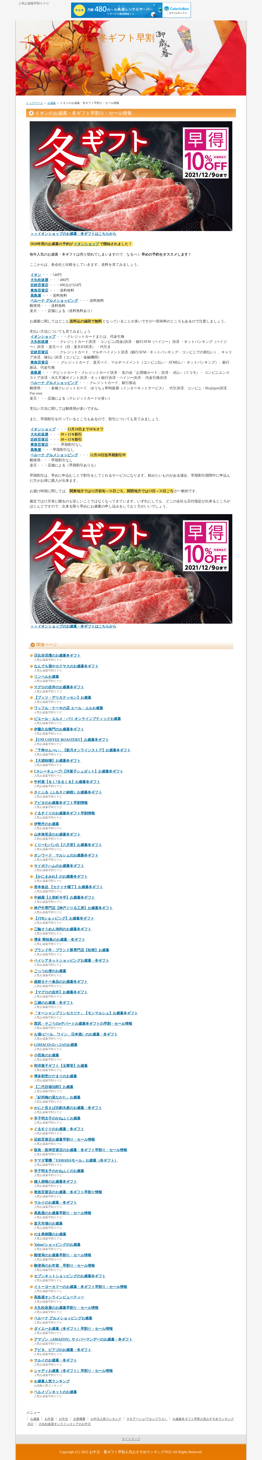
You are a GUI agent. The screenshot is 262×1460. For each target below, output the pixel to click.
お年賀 (49, 1419)
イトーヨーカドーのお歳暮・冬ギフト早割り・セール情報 (80, 1287)
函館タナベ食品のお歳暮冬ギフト (61, 982)
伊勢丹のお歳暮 (46, 824)
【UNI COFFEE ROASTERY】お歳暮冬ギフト (71, 740)
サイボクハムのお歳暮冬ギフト (59, 866)
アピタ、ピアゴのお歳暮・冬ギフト (62, 1350)
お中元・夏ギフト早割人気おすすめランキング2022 (130, 1452)
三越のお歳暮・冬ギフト (53, 1003)
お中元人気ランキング (106, 1419)
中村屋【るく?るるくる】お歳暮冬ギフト (67, 782)
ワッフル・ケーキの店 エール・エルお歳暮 (68, 708)
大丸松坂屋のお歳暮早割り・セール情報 (66, 1308)
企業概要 (79, 1419)
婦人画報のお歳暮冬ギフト (55, 1182)
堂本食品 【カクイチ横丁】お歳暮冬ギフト (68, 887)
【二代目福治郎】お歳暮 (53, 1087)
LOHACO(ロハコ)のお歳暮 (56, 1045)
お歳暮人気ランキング (52, 1381)
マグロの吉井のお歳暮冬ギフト (59, 687)
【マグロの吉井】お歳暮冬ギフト (61, 992)
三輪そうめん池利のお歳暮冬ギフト (62, 929)
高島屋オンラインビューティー (59, 1297)
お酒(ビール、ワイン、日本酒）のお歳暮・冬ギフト (76, 1034)
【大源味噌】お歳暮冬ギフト (57, 761)
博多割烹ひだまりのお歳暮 (55, 1076)
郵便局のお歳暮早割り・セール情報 (62, 1255)
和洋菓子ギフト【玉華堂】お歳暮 (61, 1066)
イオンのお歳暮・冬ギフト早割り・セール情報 (89, 42)
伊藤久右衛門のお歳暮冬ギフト (59, 729)
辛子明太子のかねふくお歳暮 (57, 1118)
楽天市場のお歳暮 (48, 1223)
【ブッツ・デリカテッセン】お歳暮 (62, 697)
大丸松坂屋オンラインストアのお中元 (65, 1424)
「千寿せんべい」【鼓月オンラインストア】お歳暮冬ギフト (82, 750)
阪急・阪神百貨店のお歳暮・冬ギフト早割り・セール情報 (80, 1150)
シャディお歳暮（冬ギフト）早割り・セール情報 (73, 1371)
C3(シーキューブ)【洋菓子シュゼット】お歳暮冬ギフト (78, 771)
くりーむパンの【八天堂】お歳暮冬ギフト (68, 845)
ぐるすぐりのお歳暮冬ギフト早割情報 (64, 813)
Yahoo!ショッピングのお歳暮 (57, 1245)
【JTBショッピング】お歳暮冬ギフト (64, 918)
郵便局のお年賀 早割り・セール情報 (64, 1266)
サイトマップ (131, 1439)
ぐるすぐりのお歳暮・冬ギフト (59, 1129)
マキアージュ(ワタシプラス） (146, 1419)
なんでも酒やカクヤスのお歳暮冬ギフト (66, 666)
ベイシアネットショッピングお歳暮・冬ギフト (71, 960)
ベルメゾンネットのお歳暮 (55, 1392)
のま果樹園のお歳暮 (50, 1234)
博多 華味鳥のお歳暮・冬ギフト (59, 940)
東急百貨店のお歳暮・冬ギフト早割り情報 (68, 1192)
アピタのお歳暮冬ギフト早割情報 (61, 803)
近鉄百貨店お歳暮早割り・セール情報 (64, 1139)
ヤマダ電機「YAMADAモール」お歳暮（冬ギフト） (76, 1160)
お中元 (63, 1419)
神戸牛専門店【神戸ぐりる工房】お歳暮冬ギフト (73, 908)
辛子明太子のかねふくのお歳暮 (59, 1171)
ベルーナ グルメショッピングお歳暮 (63, 1318)
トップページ (34, 102)
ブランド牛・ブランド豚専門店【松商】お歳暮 (71, 950)
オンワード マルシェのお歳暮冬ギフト (66, 855)
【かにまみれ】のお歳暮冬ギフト (61, 876)
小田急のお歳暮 (46, 1055)
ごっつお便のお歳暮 (50, 971)
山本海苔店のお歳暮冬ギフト (57, 834)
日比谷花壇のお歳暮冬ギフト (57, 655)
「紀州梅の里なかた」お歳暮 (57, 1097)
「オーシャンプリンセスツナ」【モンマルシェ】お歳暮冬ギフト (86, 1013)
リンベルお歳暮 (46, 677)
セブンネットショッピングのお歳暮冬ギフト (70, 1276)
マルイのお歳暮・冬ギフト (55, 1202)
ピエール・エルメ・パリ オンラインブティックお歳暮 (77, 719)
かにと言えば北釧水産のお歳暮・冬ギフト (68, 1108)
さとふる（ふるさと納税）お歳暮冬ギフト (68, 792)
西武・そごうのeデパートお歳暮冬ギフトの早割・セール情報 (83, 1023)
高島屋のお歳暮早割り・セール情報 (62, 1213)
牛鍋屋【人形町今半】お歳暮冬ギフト (64, 897)
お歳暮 (51, 102)
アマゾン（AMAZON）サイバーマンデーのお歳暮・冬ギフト (83, 1339)
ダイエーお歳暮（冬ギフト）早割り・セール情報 (73, 1329)
